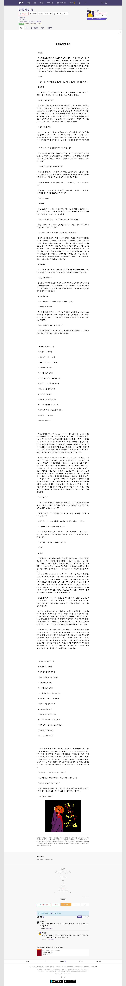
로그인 (53, 913)
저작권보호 (86, 967)
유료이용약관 (70, 967)
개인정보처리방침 (79, 967)
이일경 (97, 11)
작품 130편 (100, 15)
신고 (85, 904)
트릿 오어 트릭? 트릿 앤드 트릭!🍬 (30, 24)
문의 (87, 971)
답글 (47, 928)
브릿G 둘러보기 (39, 967)
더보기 (39, 21)
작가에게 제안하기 (96, 18)
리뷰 (27, 28)
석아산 (42, 921)
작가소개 (62, 14)
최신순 (79, 917)
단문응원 (34, 28)
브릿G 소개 (32, 967)
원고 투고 (47, 967)
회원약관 (64, 967)
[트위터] (62, 977)
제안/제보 (58, 967)
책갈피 (42, 28)
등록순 (84, 917)
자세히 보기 (49, 845)
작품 (21, 28)
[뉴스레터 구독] (64, 977)
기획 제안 (52, 967)
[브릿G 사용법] (79, 3)
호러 (24, 17)
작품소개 (50, 28)
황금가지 (58, 974)
